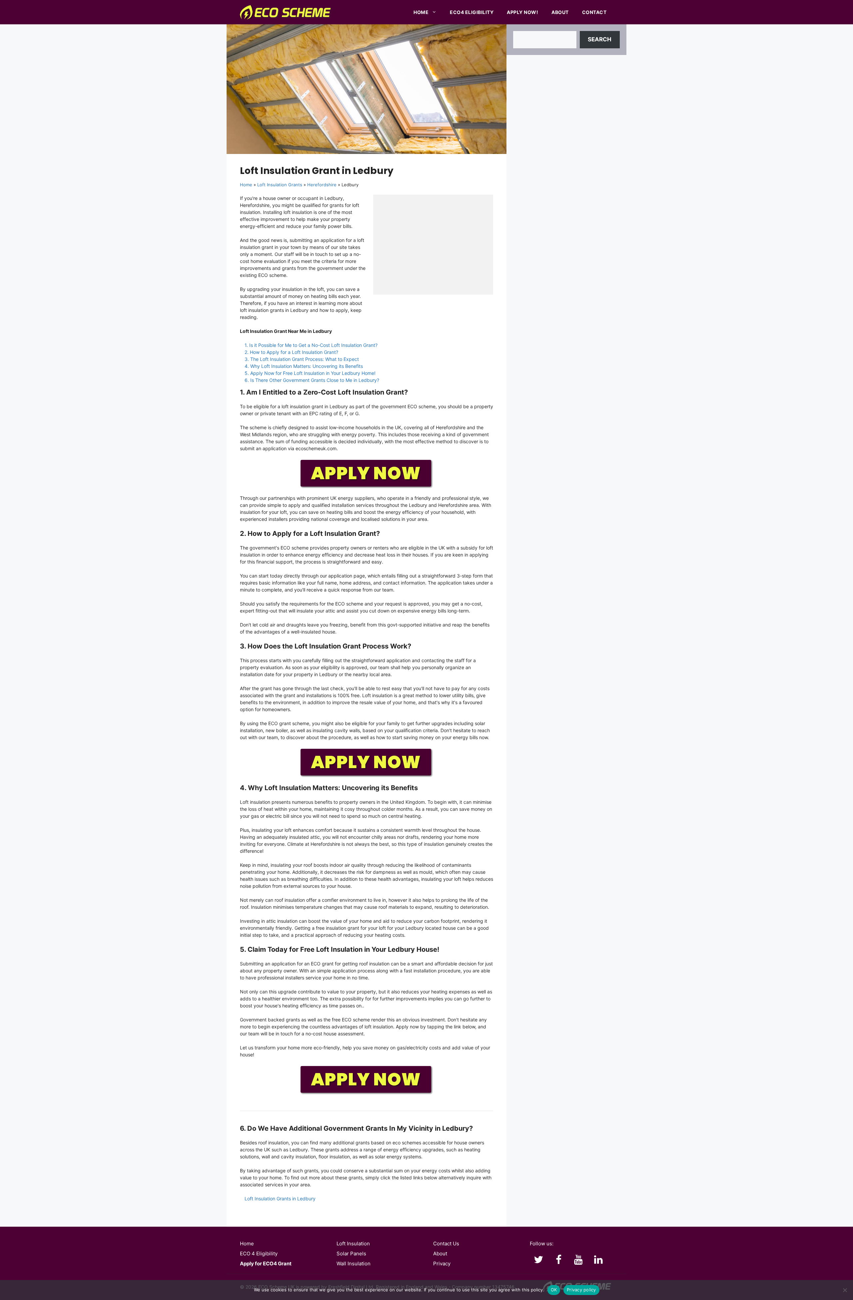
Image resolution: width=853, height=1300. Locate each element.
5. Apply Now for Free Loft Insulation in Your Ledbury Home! (310, 373)
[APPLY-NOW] (366, 487)
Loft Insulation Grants (279, 184)
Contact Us (446, 1243)
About (560, 12)
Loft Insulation (353, 1243)
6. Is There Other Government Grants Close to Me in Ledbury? (312, 380)
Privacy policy (581, 1289)
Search (599, 39)
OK (554, 1289)
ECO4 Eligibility (471, 12)
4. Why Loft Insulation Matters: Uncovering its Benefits (304, 366)
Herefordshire (322, 184)
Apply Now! (522, 12)
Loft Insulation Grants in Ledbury (280, 1198)
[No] (844, 1290)
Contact (594, 12)
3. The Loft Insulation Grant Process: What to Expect (302, 359)
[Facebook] (558, 1260)
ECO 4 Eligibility (259, 1253)
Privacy (441, 1263)
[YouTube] (578, 1260)
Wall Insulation (354, 1263)
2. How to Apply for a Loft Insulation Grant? (291, 352)
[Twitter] (538, 1260)
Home (421, 12)
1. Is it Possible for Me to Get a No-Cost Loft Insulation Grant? (311, 345)
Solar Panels (351, 1253)
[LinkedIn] (598, 1260)
